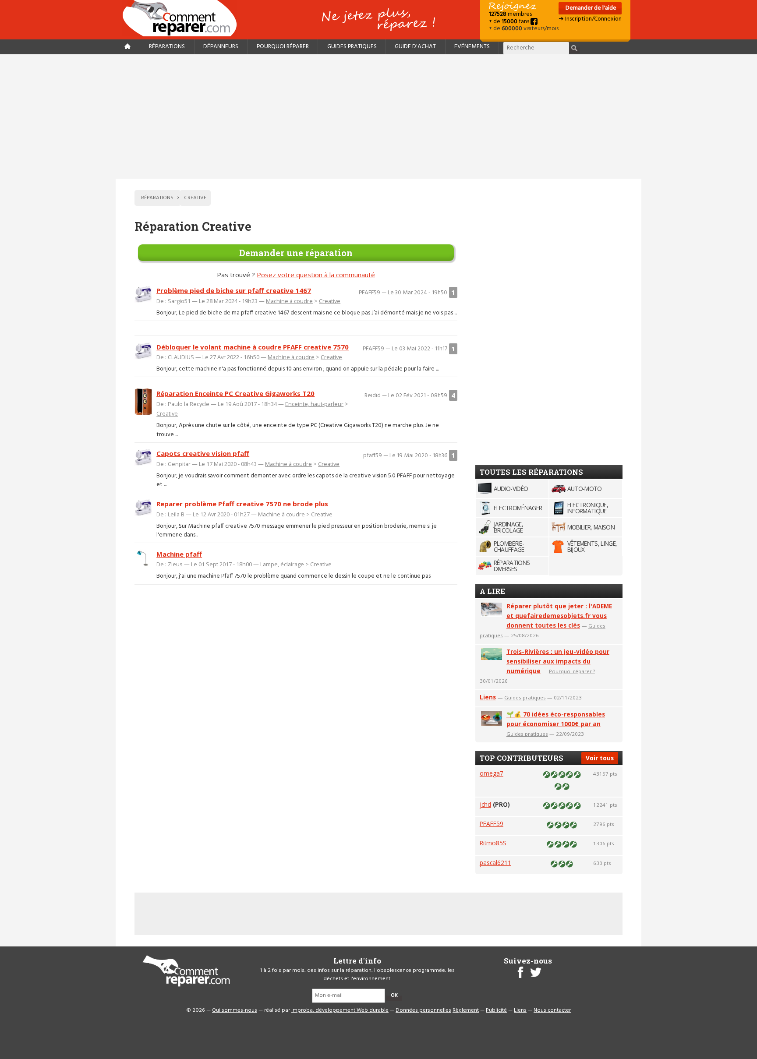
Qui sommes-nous (234, 1010)
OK (394, 995)
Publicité (496, 1010)
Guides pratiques (352, 46)
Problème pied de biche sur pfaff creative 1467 (233, 290)
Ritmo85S (493, 843)
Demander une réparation (296, 252)
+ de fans (510, 21)
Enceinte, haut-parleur (314, 404)
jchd (485, 804)
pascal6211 (495, 862)
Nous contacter (552, 1010)
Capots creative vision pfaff (202, 453)
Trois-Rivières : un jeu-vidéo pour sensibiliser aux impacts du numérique (557, 661)
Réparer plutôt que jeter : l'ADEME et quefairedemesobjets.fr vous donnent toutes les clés (559, 615)
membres (510, 14)
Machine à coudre (289, 301)
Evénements (472, 46)
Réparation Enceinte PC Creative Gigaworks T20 (235, 393)
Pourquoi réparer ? (572, 671)
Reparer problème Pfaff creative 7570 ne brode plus (242, 503)
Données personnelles (423, 1010)
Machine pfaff (179, 554)
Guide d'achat (415, 46)
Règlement (466, 1010)
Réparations (167, 46)
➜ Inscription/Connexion (590, 19)
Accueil (183, 18)
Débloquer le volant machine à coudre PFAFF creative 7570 (252, 346)
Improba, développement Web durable (340, 1010)
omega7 (491, 773)
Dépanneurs (220, 46)
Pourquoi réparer (283, 46)
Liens (488, 697)
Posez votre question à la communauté (316, 274)
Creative (329, 301)
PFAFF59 (491, 823)
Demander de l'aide (590, 8)
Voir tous (600, 758)
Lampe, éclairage (282, 564)
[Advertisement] (378, 116)
